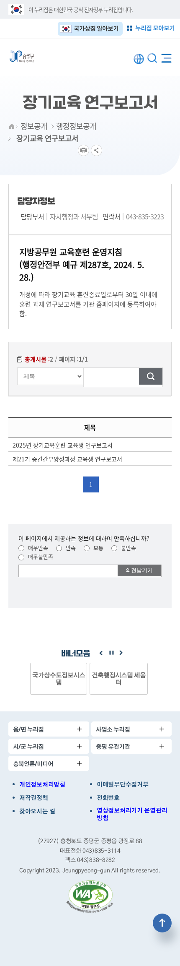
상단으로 (162, 923)
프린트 (83, 150)
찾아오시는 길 (37, 811)
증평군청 (22, 56)
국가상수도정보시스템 (119, 678)
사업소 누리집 (113, 729)
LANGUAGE (139, 59)
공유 (96, 150)
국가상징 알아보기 (96, 28)
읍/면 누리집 (28, 729)
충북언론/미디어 (33, 763)
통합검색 (152, 58)
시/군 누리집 (28, 746)
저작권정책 (33, 798)
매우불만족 (39, 556)
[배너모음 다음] (121, 653)
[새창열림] (90, 896)
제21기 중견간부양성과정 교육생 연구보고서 (67, 459)
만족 (70, 548)
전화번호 (108, 798)
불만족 (127, 548)
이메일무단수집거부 (122, 784)
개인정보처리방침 (42, 784)
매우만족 (37, 548)
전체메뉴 (166, 56)
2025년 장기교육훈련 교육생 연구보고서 (63, 445)
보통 (97, 548)
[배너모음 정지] (111, 653)
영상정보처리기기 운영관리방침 (132, 814)
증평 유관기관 (113, 746)
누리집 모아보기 (155, 27)
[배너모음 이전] (101, 653)
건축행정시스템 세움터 (59, 678)
